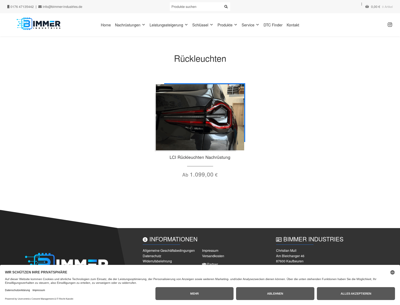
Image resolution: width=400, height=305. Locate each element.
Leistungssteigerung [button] (166, 24)
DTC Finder (273, 24)
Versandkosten (213, 255)
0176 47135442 (22, 6)
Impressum (210, 250)
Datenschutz (152, 255)
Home (106, 24)
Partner (212, 264)
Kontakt (293, 24)
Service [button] (248, 24)
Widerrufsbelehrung (157, 261)
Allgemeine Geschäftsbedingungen (169, 250)
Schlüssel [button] (200, 24)
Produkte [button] (225, 24)
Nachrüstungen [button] (127, 24)
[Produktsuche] (226, 6)
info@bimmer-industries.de (62, 6)
